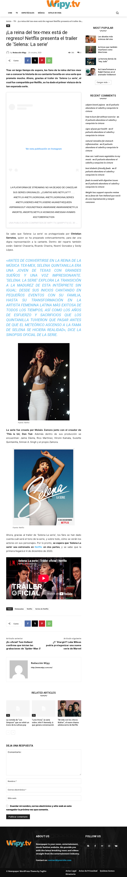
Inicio (8, 21)
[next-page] (13, 732)
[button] (117, 13)
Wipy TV (51, 223)
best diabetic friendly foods (98, 168)
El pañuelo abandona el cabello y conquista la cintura (102, 108)
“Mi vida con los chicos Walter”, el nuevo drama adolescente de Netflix (68, 722)
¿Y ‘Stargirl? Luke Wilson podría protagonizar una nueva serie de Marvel (63, 645)
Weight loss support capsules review (102, 192)
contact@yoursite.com (59, 860)
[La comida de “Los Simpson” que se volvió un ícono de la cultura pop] (18, 708)
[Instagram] (109, 846)
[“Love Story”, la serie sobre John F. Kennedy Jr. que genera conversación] (43, 708)
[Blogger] (88, 846)
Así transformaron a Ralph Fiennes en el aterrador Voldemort (107, 72)
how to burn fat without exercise (100, 116)
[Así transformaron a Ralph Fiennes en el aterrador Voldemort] (90, 72)
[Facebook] (28, 60)
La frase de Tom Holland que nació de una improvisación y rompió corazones (102, 198)
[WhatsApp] (49, 60)
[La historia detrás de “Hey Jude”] (90, 61)
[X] (35, 60)
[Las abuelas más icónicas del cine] (90, 39)
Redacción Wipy (19, 52)
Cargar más (102, 82)
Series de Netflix (41, 609)
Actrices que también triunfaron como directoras (107, 49)
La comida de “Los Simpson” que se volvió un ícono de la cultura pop (17, 722)
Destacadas (19, 609)
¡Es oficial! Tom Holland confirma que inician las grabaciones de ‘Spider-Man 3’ (23, 645)
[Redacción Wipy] (8, 52)
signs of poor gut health (96, 128)
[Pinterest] (42, 60)
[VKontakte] (116, 846)
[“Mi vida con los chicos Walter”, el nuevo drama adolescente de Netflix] (69, 708)
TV (14, 21)
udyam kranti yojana (95, 104)
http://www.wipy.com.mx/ (41, 667)
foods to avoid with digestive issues (101, 180)
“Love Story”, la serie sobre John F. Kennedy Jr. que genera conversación (43, 722)
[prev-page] (8, 732)
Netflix (38, 546)
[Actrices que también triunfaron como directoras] (90, 49)
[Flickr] (102, 846)
